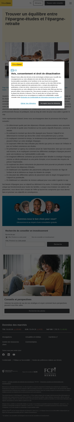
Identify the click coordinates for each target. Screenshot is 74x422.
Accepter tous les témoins (50, 103)
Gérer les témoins (28, 103)
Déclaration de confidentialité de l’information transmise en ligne (41, 97)
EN (12, 70)
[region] (36, 84)
